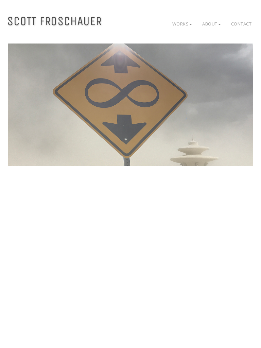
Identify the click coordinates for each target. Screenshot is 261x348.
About (210, 24)
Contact (241, 24)
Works (180, 24)
